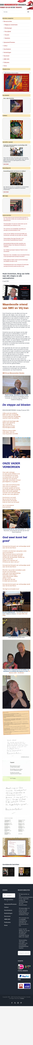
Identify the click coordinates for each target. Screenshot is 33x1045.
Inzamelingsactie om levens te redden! (14, 171)
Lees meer (6, 164)
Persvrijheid (8, 31)
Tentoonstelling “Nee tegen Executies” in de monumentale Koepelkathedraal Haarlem (23, 944)
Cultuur (5, 45)
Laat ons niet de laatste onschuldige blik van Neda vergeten (15, 145)
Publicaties (6, 62)
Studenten (7, 38)
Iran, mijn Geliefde (8, 98)
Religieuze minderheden (11, 24)
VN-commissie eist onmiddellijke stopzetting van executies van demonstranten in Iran (24, 921)
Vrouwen (7, 34)
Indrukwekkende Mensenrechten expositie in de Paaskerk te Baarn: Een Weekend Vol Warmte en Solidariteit (15, 245)
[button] (4, 872)
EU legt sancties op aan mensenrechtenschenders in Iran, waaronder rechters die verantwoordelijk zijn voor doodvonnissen (16, 219)
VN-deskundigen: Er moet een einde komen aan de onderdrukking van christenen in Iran (24, 911)
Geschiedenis (7, 49)
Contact (22, 998)
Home (5, 65)
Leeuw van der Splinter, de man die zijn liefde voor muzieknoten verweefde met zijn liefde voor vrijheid (24, 932)
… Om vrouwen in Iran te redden (10, 73)
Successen (6, 55)
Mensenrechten (8, 21)
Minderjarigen (8, 28)
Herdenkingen (7, 52)
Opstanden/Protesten (9, 42)
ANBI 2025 (6, 59)
